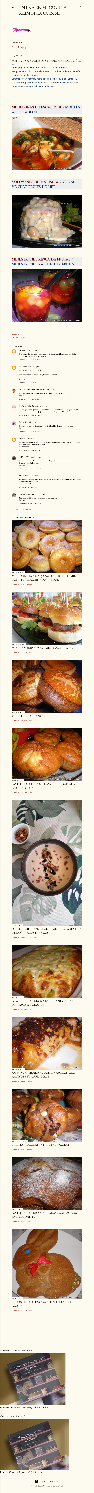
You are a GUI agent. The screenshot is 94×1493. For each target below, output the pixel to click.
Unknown (23, 367)
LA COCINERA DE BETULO (31, 389)
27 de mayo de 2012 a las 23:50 (30, 469)
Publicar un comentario (22, 509)
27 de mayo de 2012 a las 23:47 (30, 450)
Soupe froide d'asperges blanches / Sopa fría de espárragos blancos (46, 931)
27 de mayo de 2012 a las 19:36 (29, 399)
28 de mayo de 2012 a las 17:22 (29, 487)
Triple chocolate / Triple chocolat (40, 1145)
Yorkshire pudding (27, 716)
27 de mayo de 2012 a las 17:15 (29, 383)
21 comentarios (26, 1221)
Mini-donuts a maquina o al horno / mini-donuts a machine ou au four (45, 578)
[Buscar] (80, 6)
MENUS (21, 337)
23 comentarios (26, 1081)
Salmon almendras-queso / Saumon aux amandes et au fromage (43, 1074)
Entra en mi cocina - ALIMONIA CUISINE (44, 10)
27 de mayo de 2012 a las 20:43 (30, 415)
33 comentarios (26, 652)
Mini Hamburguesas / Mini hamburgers (42, 648)
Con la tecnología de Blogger (49, 1481)
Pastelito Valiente (26, 406)
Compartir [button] (15, 334)
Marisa (22, 438)
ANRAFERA (24, 457)
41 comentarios (26, 720)
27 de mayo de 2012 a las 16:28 (29, 360)
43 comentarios (26, 584)
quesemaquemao (26, 494)
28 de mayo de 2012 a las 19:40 (30, 504)
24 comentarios (26, 1149)
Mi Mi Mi (22, 350)
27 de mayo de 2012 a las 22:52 (29, 432)
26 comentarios (26, 1310)
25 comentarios (26, 792)
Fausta (22, 422)
